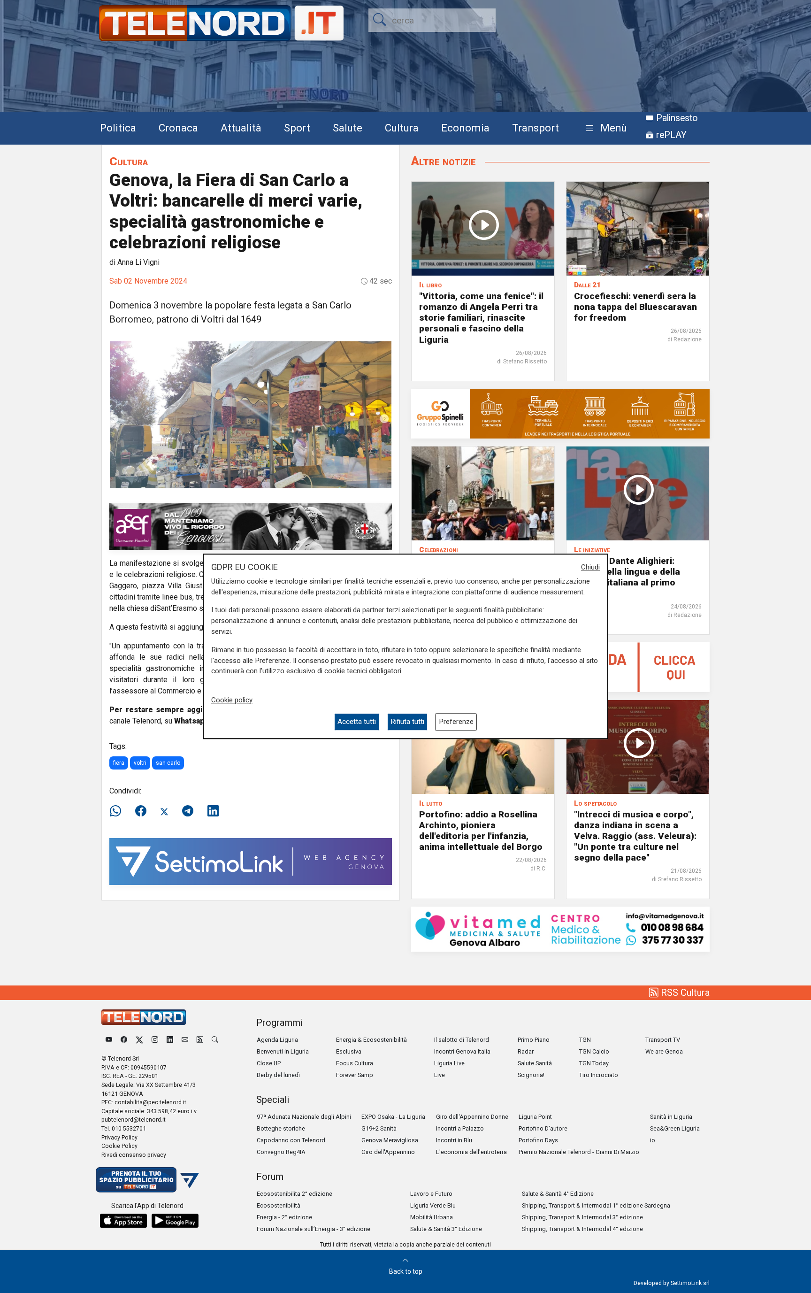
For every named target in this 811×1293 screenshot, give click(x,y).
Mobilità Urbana (431, 1217)
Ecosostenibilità (278, 1205)
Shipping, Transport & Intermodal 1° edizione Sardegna (596, 1205)
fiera (118, 763)
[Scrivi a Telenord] (184, 1039)
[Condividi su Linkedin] (213, 811)
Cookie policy (231, 700)
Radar (526, 1051)
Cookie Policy (119, 1145)
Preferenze (456, 722)
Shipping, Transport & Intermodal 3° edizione (582, 1217)
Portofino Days (538, 1140)
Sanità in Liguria (671, 1116)
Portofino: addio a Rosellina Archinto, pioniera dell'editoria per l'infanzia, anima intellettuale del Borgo (481, 830)
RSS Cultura (684, 992)
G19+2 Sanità (379, 1128)
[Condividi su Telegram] (187, 811)
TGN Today (594, 1063)
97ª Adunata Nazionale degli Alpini (304, 1116)
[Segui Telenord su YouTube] (108, 1039)
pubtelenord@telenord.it (133, 1119)
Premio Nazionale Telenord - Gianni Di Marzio (579, 1151)
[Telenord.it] (147, 1179)
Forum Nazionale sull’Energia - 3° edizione (313, 1228)
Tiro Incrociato (598, 1074)
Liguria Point (535, 1116)
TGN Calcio (594, 1051)
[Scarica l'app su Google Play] (175, 1220)
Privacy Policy (119, 1137)
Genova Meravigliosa (389, 1140)
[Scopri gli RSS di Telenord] (199, 1039)
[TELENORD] (143, 1017)
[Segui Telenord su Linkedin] (169, 1039)
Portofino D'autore (543, 1128)
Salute (347, 128)
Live (439, 1074)
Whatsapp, (193, 720)
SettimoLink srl (690, 1282)
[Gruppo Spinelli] (560, 412)
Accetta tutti (356, 722)
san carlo (168, 763)
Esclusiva (348, 1051)
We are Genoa (664, 1051)
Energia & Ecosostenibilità (371, 1039)
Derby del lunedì (278, 1074)
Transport (535, 128)
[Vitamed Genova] (560, 928)
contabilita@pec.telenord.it (150, 1102)
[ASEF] (250, 526)
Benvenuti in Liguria (283, 1051)
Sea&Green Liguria (675, 1128)
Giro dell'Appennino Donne (472, 1116)
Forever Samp (354, 1074)
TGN (585, 1039)
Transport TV (662, 1039)
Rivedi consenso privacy (133, 1154)
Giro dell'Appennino (388, 1151)
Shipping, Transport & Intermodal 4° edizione (582, 1228)
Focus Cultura (354, 1063)
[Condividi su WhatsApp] (118, 811)
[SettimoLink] (250, 860)
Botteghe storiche (281, 1128)
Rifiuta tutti (407, 722)
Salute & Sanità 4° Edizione (558, 1193)
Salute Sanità (535, 1063)
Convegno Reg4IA (281, 1151)
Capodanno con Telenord (291, 1140)
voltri (140, 763)
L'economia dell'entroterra (471, 1151)
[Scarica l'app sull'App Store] (123, 1220)
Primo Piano (534, 1039)
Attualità (241, 128)
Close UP (269, 1063)
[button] (604, 128)
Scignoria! (531, 1074)
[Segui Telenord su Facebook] (123, 1039)
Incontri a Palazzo (460, 1128)
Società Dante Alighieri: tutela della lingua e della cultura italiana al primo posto (627, 577)
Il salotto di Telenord (461, 1039)
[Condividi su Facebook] (141, 811)
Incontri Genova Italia (462, 1051)
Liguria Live (449, 1063)
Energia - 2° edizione (284, 1217)
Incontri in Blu (454, 1140)
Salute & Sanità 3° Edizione (446, 1228)
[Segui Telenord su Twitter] (139, 1039)
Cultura (402, 128)
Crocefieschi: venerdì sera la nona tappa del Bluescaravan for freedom (635, 307)
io (652, 1140)
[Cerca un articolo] (214, 1039)
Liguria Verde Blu (433, 1205)
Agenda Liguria (277, 1039)
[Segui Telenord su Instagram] (154, 1039)
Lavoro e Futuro (431, 1193)
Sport (297, 128)
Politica (118, 128)
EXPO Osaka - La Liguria (393, 1116)
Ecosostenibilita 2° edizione (294, 1193)
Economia (465, 128)
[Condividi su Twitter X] (164, 811)
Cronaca (178, 128)
